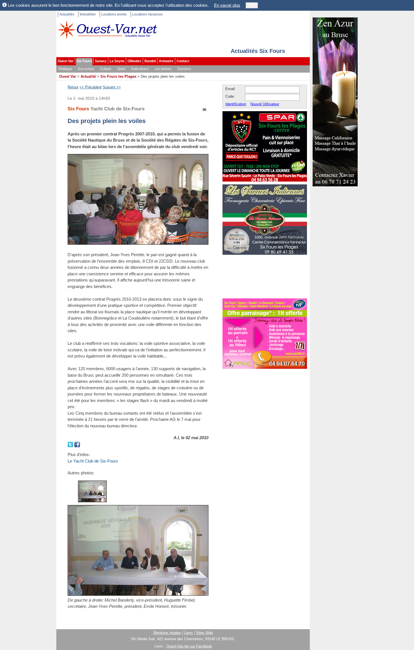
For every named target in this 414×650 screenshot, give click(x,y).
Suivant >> (112, 87)
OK (252, 5)
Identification (235, 104)
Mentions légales (167, 633)
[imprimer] (204, 108)
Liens (188, 633)
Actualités (66, 14)
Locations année (114, 14)
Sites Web (204, 633)
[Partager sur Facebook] (77, 444)
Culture (105, 69)
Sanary (100, 61)
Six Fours (84, 61)
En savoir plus (227, 5)
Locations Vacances (147, 14)
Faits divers (140, 69)
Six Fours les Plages (118, 76)
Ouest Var (66, 61)
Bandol (150, 61)
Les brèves (163, 69)
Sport (121, 69)
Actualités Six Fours (258, 50)
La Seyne (117, 61)
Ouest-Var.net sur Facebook (189, 646)
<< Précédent (90, 87)
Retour (73, 87)
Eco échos (86, 69)
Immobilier (88, 14)
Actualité (88, 76)
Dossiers (184, 69)
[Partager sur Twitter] (71, 444)
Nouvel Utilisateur (264, 104)
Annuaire (166, 61)
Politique (65, 69)
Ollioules (134, 61)
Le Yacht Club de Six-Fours (93, 461)
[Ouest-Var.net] (107, 30)
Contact (183, 61)
